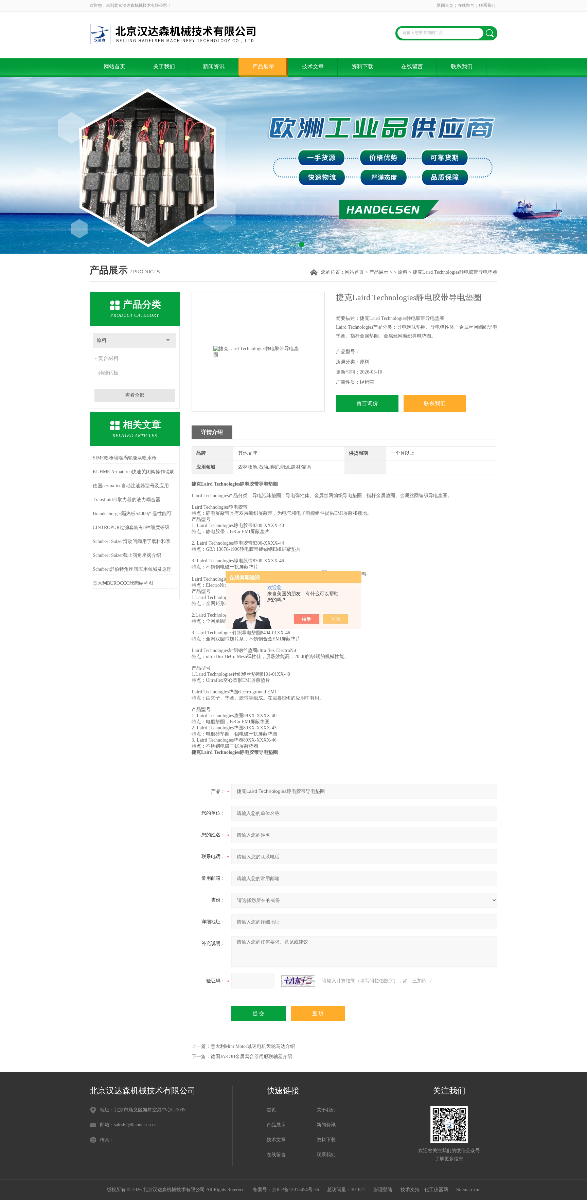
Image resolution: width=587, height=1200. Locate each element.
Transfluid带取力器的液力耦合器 (126, 499)
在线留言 (466, 5)
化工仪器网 (436, 1189)
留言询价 (367, 403)
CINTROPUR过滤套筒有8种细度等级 (131, 527)
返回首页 (445, 5)
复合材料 (108, 358)
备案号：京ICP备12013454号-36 (286, 1189)
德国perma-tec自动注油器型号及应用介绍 (135, 485)
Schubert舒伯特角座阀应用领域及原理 (132, 569)
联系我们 (487, 5)
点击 (168, 340)
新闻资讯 (214, 66)
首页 (271, 1109)
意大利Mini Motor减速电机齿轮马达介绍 (253, 1046)
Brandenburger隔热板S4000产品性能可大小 (135, 513)
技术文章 (313, 66)
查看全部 (134, 395)
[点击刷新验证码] (298, 981)
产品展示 (263, 66)
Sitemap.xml (468, 1189)
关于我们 (164, 66)
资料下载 (362, 66)
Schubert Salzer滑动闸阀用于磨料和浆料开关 (135, 541)
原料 (402, 272)
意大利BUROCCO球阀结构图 (123, 583)
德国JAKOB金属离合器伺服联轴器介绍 (251, 1056)
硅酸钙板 (108, 373)
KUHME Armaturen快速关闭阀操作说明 (134, 471)
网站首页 (114, 66)
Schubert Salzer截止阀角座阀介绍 (127, 555)
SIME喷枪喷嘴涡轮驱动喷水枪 (125, 457)
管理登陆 (382, 1189)
